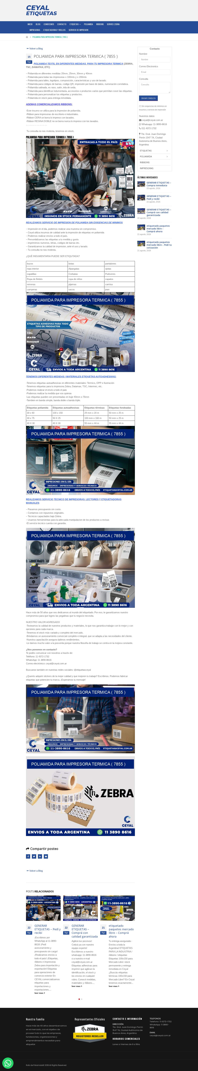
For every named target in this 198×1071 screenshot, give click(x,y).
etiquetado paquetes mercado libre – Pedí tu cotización (121, 931)
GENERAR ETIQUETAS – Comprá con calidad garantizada (47, 931)
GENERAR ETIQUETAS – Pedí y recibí (159, 197)
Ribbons (100, 24)
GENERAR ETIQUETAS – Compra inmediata (159, 184)
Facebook (28, 856)
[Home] (41, 10)
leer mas (39, 986)
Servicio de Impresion (78, 29)
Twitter (34, 856)
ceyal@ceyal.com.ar (160, 1028)
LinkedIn (40, 856)
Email (46, 856)
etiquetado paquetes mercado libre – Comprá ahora (84, 931)
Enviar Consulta (148, 98)
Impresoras (35, 29)
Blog (38, 24)
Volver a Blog (36, 48)
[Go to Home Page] (27, 37)
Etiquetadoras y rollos (54, 29)
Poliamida (88, 24)
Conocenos (49, 24)
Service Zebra (113, 24)
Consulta (143, 79)
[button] (79, 992)
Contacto (61, 24)
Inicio (30, 24)
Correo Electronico (148, 66)
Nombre (143, 53)
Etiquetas (74, 24)
